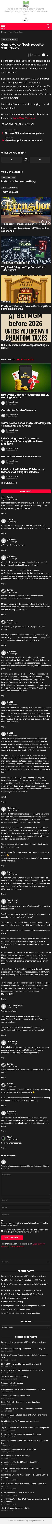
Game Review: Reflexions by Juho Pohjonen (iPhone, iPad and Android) (26, 424)
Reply (3, 513)
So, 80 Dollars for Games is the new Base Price (20, 1313)
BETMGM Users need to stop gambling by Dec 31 (25, 346)
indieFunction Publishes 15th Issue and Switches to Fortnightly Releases (23, 471)
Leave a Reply (26, 491)
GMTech (20, 124)
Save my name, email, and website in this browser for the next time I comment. (24, 1224)
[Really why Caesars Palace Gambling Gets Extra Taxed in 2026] (26, 289)
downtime (8, 124)
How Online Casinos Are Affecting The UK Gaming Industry (25, 396)
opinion (6, 302)
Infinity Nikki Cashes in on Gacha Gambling (18, 1449)
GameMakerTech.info (24, 118)
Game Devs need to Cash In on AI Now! (17, 1493)
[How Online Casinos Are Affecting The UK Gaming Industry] (26, 377)
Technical (41, 224)
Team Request (9, 192)
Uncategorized (10, 188)
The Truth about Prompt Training (14, 1298)
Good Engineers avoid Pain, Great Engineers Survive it (23, 1305)
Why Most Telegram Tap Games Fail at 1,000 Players (23, 268)
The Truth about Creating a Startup (15, 1508)
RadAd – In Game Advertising (18, 181)
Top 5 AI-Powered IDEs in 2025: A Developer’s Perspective (25, 1427)
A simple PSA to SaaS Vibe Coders (15, 1309)
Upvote (11, 160)
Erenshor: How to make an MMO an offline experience (25, 230)
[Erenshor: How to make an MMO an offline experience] (26, 211)
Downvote (40, 160)
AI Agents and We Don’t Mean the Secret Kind (20, 1462)
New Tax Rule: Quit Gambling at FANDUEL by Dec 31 (22, 1294)
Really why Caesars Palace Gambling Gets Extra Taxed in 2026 (26, 307)
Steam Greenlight (25, 224)
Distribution (9, 177)
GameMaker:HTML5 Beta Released (21, 456)
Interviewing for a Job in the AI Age (15, 1456)
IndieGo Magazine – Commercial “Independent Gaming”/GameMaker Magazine (22, 441)
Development (9, 263)
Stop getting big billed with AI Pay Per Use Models (21, 1408)
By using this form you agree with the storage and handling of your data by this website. (26, 1231)
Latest (26, 21)
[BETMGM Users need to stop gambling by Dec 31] (26, 328)
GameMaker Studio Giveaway (18, 410)
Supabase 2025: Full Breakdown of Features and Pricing (24, 1415)
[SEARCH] (49, 26)
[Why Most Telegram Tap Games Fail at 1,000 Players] (26, 250)
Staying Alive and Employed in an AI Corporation (21, 1468)
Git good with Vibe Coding (12, 1302)
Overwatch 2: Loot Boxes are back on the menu (21, 1434)
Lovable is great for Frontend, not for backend (20, 1421)
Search (48, 1262)
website (30, 124)
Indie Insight (9, 224)
